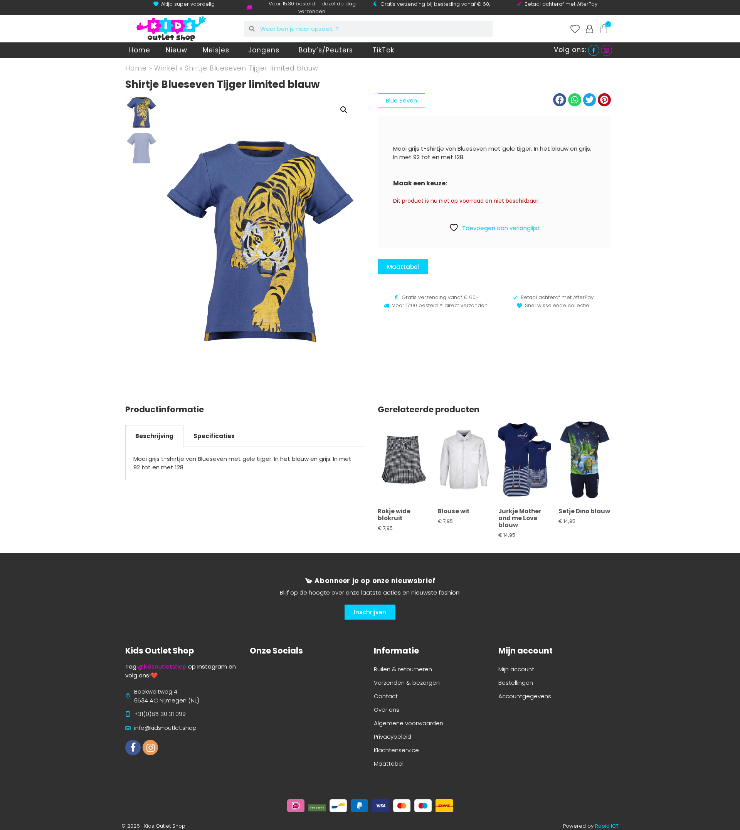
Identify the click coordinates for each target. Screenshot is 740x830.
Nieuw (177, 50)
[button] (344, 110)
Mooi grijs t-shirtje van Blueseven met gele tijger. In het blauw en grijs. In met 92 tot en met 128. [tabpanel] (242, 463)
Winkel (165, 68)
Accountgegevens (524, 696)
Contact (386, 696)
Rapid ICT (607, 826)
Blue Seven (401, 100)
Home (139, 50)
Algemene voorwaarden (408, 723)
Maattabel (389, 763)
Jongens (263, 50)
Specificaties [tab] (214, 436)
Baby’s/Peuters (326, 50)
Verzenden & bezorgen (407, 683)
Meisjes (216, 50)
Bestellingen (515, 683)
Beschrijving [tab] (154, 436)
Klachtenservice (396, 750)
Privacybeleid (392, 737)
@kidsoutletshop (162, 666)
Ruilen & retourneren (403, 669)
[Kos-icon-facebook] (133, 747)
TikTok (383, 50)
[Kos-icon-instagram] (150, 747)
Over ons (386, 710)
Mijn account (516, 669)
